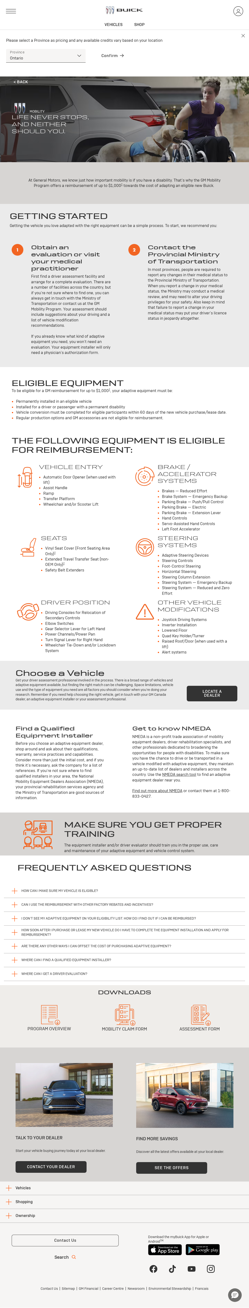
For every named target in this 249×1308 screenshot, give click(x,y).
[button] (122, 184)
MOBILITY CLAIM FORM (124, 1029)
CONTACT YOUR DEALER (51, 1166)
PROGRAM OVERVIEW (49, 1028)
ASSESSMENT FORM (199, 1029)
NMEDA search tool (179, 774)
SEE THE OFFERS (172, 1167)
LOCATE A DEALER (212, 693)
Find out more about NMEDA (157, 790)
